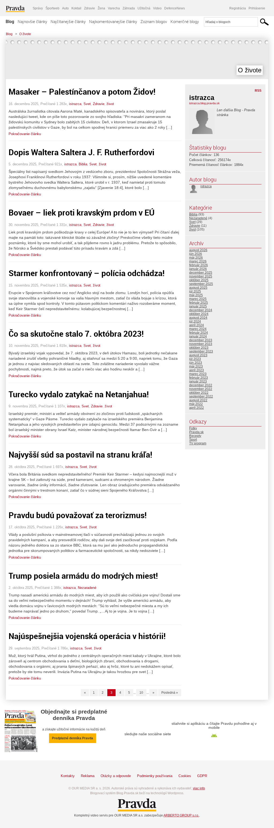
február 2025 (198, 303)
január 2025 (198, 306)
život (110, 104)
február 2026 (198, 265)
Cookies (184, 776)
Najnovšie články (32, 21)
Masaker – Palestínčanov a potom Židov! (82, 91)
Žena (101, 8)
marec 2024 (198, 329)
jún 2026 (195, 254)
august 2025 (198, 287)
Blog (10, 21)
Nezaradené (87, 588)
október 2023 (198, 348)
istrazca (75, 104)
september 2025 (201, 284)
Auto (65, 8)
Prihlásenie (257, 8)
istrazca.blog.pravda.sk (204, 103)
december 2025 (200, 272)
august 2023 (198, 355)
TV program (197, 443)
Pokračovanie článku (25, 134)
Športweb (52, 8)
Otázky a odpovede (116, 776)
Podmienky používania (154, 776)
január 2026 (198, 269)
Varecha (114, 8)
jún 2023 (195, 363)
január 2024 (198, 336)
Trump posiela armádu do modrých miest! (83, 575)
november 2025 (200, 276)
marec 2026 (198, 261)
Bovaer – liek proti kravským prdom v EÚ (82, 212)
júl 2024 (195, 321)
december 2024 (200, 310)
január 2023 (198, 381)
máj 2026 (196, 257)
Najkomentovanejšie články (113, 21)
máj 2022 (196, 404)
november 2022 (200, 389)
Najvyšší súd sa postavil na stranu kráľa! (80, 454)
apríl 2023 (196, 370)
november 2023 (200, 344)
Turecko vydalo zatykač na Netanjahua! (79, 394)
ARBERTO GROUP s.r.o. (181, 815)
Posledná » (169, 693)
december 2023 (200, 340)
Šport (193, 439)
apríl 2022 (196, 408)
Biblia (83, 164)
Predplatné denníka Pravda (72, 738)
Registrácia (237, 8)
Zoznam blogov (153, 21)
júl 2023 (195, 359)
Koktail (76, 8)
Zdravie (89, 8)
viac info (199, 788)
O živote (25, 34)
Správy (38, 8)
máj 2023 (196, 366)
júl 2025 (195, 291)
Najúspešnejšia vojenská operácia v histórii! (87, 635)
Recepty (195, 436)
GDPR (202, 776)
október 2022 (198, 393)
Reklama (87, 776)
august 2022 (198, 400)
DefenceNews (174, 8)
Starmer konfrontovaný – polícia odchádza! (87, 273)
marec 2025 (198, 299)
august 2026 (198, 250)
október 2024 (198, 314)
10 (141, 693)
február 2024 (198, 333)
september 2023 (201, 351)
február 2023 (198, 378)
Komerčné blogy (184, 21)
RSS (258, 90)
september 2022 (201, 396)
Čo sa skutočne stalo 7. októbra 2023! (76, 333)
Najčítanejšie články (68, 21)
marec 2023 (198, 374)
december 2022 (200, 385)
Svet (87, 104)
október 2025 (198, 280)
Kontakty (68, 776)
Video (157, 8)
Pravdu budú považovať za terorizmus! (78, 515)
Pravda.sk (196, 432)
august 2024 (198, 318)
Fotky (193, 428)
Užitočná (144, 8)
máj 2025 (196, 295)
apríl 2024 (196, 325)
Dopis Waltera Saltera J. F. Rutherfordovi (81, 152)
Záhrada (129, 8)
